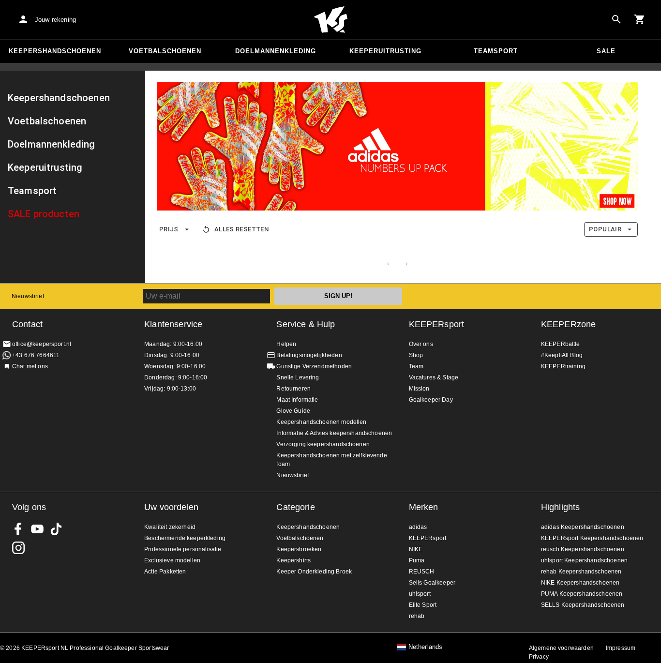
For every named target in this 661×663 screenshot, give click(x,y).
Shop (416, 355)
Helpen (286, 344)
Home (330, 19)
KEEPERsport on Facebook (18, 529)
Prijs (169, 229)
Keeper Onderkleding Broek (314, 571)
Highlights (560, 507)
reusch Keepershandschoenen (582, 549)
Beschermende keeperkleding (184, 538)
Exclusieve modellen (172, 560)
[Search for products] (616, 19)
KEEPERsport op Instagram (18, 548)
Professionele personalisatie (182, 549)
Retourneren (293, 388)
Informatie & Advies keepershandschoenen (334, 433)
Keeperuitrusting (385, 51)
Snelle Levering (297, 377)
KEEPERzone (568, 324)
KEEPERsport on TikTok (56, 529)
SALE (606, 51)
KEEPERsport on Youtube (37, 529)
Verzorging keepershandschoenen (323, 444)
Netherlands (425, 647)
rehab (417, 616)
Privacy (539, 656)
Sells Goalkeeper (432, 582)
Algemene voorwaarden (561, 648)
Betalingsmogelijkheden (309, 355)
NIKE (416, 549)
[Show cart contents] (639, 19)
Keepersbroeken (298, 549)
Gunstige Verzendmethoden (314, 366)
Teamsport (496, 51)
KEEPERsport (437, 324)
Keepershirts (293, 560)
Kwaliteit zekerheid (169, 527)
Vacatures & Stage (434, 377)
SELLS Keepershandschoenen (583, 605)
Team (416, 366)
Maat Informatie (297, 399)
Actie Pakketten (165, 571)
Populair (605, 229)
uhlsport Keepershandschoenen (584, 560)
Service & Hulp (305, 324)
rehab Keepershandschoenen (581, 571)
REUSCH (422, 571)
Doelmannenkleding (275, 51)
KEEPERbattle (560, 344)
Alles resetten (241, 229)
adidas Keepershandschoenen (582, 527)
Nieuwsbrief (28, 296)
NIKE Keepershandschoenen (580, 582)
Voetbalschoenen (165, 51)
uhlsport (420, 593)
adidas (418, 527)
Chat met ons (30, 366)
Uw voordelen (171, 507)
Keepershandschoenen (55, 51)
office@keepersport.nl (41, 344)
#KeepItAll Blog (562, 355)
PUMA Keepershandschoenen (582, 593)
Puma (417, 560)
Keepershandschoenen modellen (321, 422)
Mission (419, 388)
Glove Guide (293, 410)
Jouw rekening (55, 19)
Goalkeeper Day (431, 399)
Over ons (421, 344)
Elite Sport (423, 605)
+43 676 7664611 (36, 355)
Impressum (620, 648)
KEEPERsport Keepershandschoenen (592, 538)
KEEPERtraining (563, 366)
